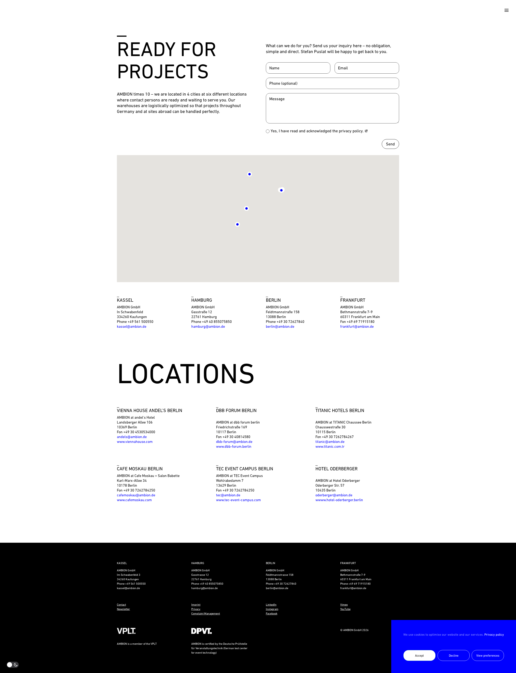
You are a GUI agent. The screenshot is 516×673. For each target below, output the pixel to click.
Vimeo (344, 604)
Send (390, 144)
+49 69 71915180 (361, 321)
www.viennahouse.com (135, 441)
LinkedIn (271, 604)
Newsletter (123, 609)
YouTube (345, 609)
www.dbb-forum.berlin (233, 446)
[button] (246, 206)
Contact (121, 604)
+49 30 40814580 (236, 437)
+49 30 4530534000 (139, 432)
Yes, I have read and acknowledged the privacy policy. (318, 131)
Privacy (195, 609)
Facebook (271, 613)
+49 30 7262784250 (139, 490)
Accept (419, 655)
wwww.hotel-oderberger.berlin (339, 500)
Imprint (195, 604)
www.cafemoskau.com (134, 500)
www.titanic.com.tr (329, 446)
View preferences (487, 655)
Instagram (272, 609)
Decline (454, 655)
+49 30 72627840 (290, 321)
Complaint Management (205, 613)
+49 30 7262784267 (338, 437)
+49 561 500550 (140, 321)
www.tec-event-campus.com (238, 500)
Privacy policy (494, 634)
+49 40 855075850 (217, 321)
